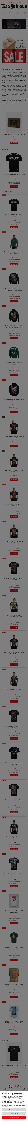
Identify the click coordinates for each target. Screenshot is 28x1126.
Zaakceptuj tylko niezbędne (14, 1109)
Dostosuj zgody (14, 1113)
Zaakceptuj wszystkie (14, 1117)
